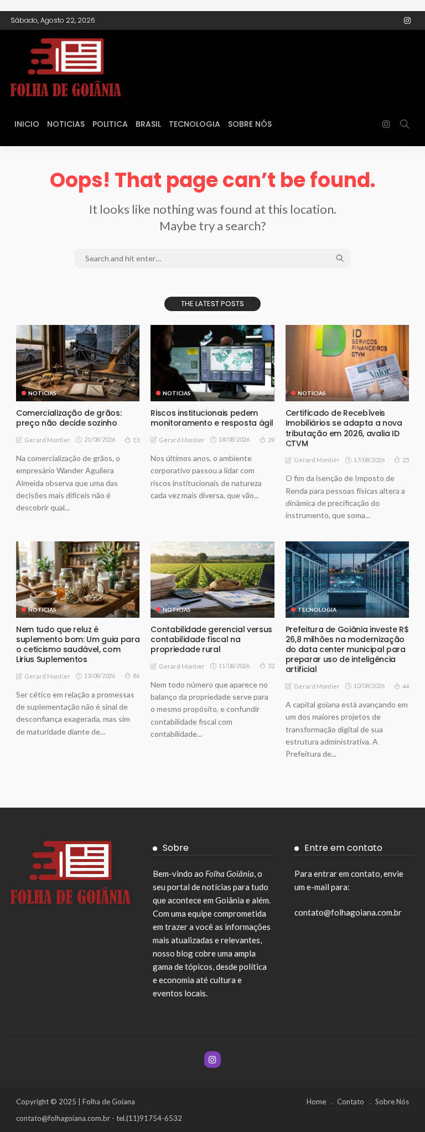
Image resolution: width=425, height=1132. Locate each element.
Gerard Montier (47, 439)
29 (271, 439)
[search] (404, 124)
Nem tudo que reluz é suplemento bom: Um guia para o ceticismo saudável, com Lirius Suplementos (77, 644)
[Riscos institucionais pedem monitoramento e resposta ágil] (212, 363)
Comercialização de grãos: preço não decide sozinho (68, 417)
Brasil (148, 124)
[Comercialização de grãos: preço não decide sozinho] (77, 363)
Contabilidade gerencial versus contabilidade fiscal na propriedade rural (211, 639)
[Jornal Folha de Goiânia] (94, 66)
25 (405, 459)
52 (271, 665)
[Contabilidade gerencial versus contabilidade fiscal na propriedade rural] (212, 579)
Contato (350, 1101)
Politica (110, 124)
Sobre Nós (250, 124)
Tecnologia (194, 124)
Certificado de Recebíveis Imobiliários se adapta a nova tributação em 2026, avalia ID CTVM (344, 428)
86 (136, 675)
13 (136, 439)
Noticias (66, 124)
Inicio (26, 124)
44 (405, 686)
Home (316, 1101)
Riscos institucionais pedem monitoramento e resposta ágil (212, 417)
